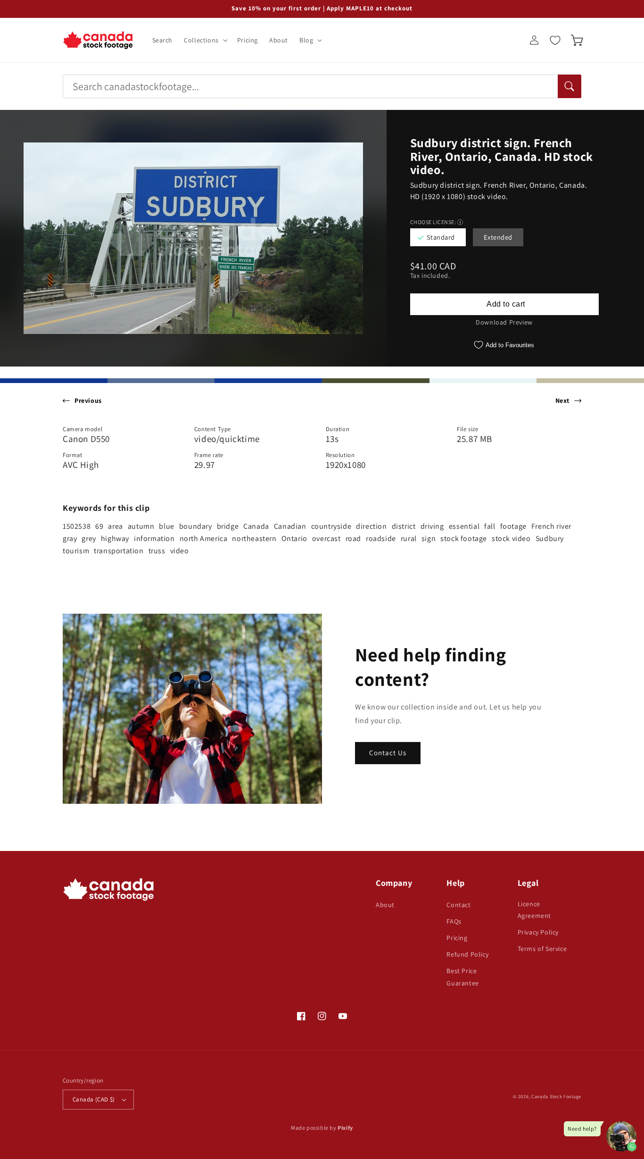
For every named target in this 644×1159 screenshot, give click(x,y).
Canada (256, 526)
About (385, 905)
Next (562, 400)
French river (551, 526)
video (179, 551)
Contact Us (387, 752)
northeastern (254, 538)
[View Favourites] (555, 40)
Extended (498, 237)
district (404, 526)
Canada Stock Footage (556, 1096)
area (115, 526)
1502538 (77, 526)
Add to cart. (504, 304)
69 (99, 526)
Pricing (456, 938)
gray (70, 538)
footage (513, 526)
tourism (76, 551)
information (154, 538)
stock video (511, 538)
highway (115, 538)
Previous (88, 400)
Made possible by (322, 1127)
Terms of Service (542, 948)
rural (409, 538)
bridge (228, 526)
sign (428, 538)
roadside (381, 538)
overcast (326, 538)
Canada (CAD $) (94, 1099)
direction (371, 526)
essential (464, 526)
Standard (441, 237)
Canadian (290, 526)
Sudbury (550, 538)
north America (204, 538)
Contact (458, 905)
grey (89, 538)
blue (166, 526)
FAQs (453, 921)
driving (432, 526)
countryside (331, 526)
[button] (204, 40)
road (353, 538)
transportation (118, 551)
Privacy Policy (538, 932)
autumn (141, 526)
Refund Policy (467, 954)
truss (157, 551)
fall (489, 526)
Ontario (294, 538)
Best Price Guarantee (462, 977)
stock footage (463, 538)
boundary (195, 526)
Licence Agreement (534, 910)
